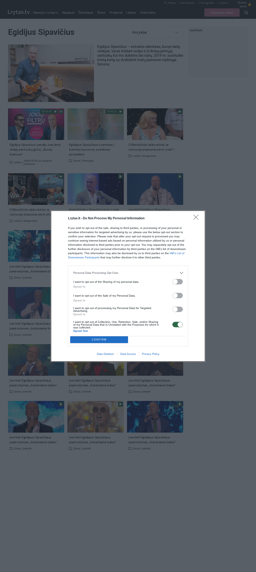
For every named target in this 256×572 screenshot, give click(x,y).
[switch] (177, 281)
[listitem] (128, 273)
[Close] (197, 218)
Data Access (128, 353)
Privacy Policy (150, 353)
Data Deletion (105, 353)
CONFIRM (99, 339)
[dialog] (128, 286)
